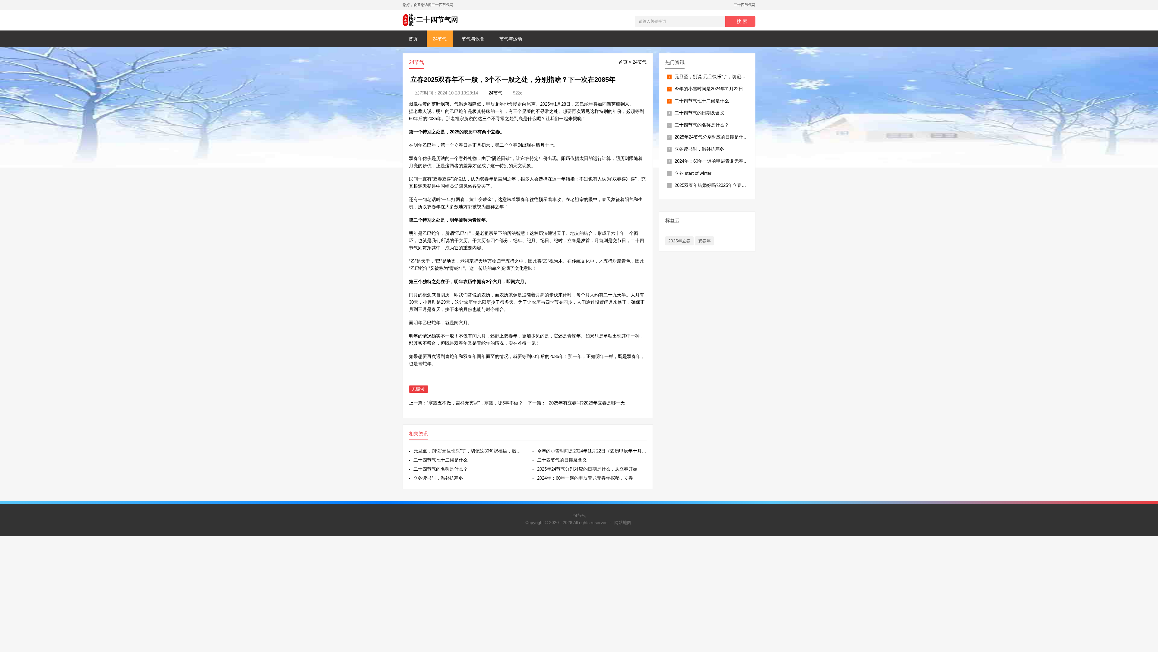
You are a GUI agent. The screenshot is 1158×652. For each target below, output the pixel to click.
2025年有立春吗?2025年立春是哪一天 (587, 402)
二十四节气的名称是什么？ (440, 468)
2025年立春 (679, 240)
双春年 (704, 240)
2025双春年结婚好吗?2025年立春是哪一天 (717, 185)
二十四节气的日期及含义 (562, 459)
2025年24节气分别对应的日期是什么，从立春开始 (587, 468)
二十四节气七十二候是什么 (440, 459)
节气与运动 (510, 38)
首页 (413, 38)
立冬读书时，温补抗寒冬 (438, 478)
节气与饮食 (473, 38)
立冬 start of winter (693, 173)
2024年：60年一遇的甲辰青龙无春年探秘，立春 (585, 478)
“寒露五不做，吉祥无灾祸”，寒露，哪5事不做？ (475, 402)
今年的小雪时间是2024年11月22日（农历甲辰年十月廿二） (592, 450)
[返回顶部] (1145, 580)
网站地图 (622, 522)
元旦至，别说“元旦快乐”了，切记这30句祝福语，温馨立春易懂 (468, 450)
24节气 (440, 38)
